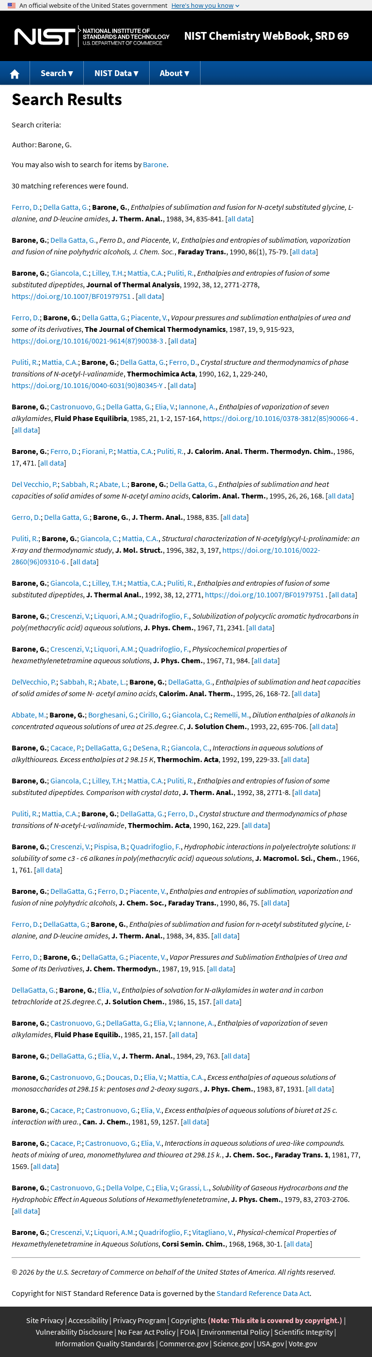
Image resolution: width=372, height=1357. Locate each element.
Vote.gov (303, 1343)
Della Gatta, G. (66, 207)
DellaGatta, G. (190, 681)
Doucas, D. (123, 1077)
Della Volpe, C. (129, 1187)
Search (53, 72)
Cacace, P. (66, 747)
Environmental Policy (235, 1332)
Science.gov (232, 1343)
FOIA (188, 1332)
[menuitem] (15, 73)
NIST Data (113, 72)
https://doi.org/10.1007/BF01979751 (71, 296)
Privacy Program (139, 1320)
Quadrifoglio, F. (164, 616)
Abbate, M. (29, 714)
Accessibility (88, 1320)
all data (239, 218)
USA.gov (270, 1343)
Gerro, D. (26, 517)
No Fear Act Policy (146, 1332)
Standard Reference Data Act (263, 1293)
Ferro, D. (26, 207)
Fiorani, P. (98, 451)
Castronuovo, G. (76, 406)
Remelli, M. (231, 714)
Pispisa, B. (110, 846)
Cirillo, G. (154, 714)
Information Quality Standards (105, 1343)
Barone (155, 164)
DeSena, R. (150, 747)
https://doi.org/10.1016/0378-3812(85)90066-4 (279, 418)
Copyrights (188, 1320)
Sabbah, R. (78, 484)
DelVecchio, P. (34, 681)
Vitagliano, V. (212, 1232)
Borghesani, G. (112, 714)
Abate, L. (113, 484)
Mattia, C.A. (145, 273)
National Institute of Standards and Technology (92, 36)
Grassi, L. (194, 1187)
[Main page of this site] (15, 73)
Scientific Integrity (303, 1332)
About (171, 72)
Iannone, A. (197, 406)
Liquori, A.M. (114, 616)
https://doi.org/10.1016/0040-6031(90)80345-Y (87, 385)
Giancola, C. (69, 273)
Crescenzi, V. (70, 616)
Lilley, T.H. (108, 273)
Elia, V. (165, 406)
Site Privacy (44, 1320)
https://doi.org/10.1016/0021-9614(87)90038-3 (87, 340)
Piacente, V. (149, 317)
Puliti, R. (180, 273)
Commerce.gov (183, 1343)
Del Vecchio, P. (35, 484)
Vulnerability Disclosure (74, 1332)
